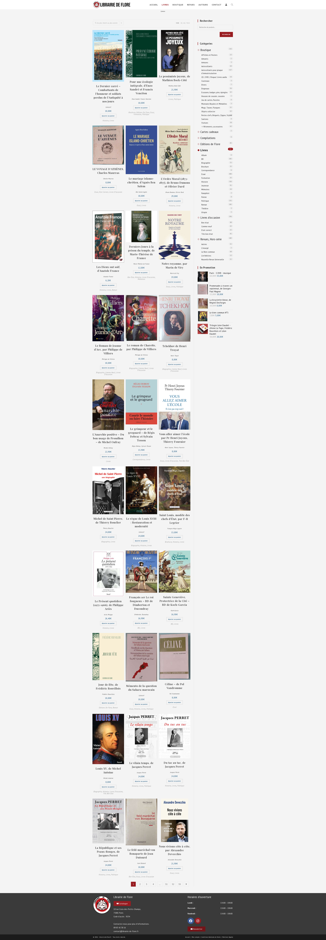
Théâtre (204, 208)
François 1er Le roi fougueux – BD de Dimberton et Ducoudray (141, 602)
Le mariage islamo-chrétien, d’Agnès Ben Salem (141, 182)
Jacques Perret (141, 773)
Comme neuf (110, 372)
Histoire (105, 120)
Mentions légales (227, 937)
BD (139, 628)
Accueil (187, 937)
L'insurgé (205, 248)
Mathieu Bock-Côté (174, 86)
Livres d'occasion (115, 192)
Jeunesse (205, 185)
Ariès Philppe (108, 615)
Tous (188, 23)
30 (181, 23)
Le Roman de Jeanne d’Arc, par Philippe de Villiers (108, 349)
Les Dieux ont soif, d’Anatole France (108, 268)
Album (204, 155)
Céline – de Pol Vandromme (174, 686)
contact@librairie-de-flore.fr (126, 931)
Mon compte (196, 937)
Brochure (131, 112)
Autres (204, 244)
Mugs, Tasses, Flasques (210, 107)
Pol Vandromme (174, 694)
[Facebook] (191, 921)
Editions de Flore (142, 112)
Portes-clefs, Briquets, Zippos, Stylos (216, 115)
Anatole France (108, 277)
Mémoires (141, 279)
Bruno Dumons (170, 192)
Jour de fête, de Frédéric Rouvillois (108, 686)
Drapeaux (205, 88)
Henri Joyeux (169, 447)
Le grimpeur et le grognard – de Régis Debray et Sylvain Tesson (141, 434)
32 (173, 884)
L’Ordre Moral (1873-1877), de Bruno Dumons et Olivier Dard (174, 182)
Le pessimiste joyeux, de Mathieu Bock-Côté (174, 78)
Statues (204, 122)
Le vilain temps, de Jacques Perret (141, 764)
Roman (114, 290)
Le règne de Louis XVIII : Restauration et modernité (141, 522)
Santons (204, 119)
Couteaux (205, 81)
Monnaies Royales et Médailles (214, 104)
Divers (203, 84)
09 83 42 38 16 (120, 927)
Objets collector (208, 111)
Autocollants (206, 66)
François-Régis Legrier (174, 528)
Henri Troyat (175, 356)
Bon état (130, 277)
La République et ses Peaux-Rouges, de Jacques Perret (108, 851)
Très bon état (184, 461)
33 (180, 884)
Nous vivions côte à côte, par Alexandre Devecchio (174, 850)
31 (166, 884)
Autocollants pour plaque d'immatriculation (212, 72)
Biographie (100, 372)
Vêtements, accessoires (213, 126)
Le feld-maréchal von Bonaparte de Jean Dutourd (141, 853)
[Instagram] (198, 921)
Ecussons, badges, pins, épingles (214, 92)
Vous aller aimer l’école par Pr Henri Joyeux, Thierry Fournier (174, 437)
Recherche (226, 34)
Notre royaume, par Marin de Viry (174, 265)
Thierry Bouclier (108, 528)
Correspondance (139, 459)
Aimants (204, 58)
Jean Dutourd (141, 863)
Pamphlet (205, 193)
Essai (152, 112)
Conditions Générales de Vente (211, 937)
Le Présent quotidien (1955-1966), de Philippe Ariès (108, 604)
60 (184, 23)
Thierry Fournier (179, 447)
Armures (204, 62)
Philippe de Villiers (108, 359)
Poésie (204, 197)
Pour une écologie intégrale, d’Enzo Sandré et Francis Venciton (141, 87)
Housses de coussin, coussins (213, 96)
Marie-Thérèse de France (141, 264)
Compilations (207, 138)
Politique (145, 114)
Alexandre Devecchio (174, 860)
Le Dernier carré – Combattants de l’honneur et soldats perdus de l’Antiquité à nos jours (108, 93)
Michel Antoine (108, 778)
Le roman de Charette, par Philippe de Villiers (141, 347)
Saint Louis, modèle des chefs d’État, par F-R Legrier (174, 518)
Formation (137, 114)
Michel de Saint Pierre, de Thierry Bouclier (108, 520)
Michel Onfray (108, 448)
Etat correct (103, 192)
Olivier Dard (180, 192)
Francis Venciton (145, 99)
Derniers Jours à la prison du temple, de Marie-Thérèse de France (141, 252)
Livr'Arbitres (206, 255)
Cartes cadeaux (209, 132)
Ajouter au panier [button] (108, 116)
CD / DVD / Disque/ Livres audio (214, 77)
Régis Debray (136, 446)
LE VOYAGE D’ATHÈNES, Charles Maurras (108, 170)
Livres (111, 120)
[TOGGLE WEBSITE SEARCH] (232, 4)
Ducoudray (145, 614)
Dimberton (137, 614)
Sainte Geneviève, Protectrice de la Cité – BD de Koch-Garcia (174, 600)
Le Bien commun (208, 252)
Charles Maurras (108, 179)
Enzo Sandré (136, 99)
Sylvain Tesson (146, 446)
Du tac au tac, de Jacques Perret (174, 764)
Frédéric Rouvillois (108, 694)
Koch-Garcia (174, 610)
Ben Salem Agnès (141, 192)
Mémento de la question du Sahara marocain (141, 687)
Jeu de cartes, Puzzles (210, 100)
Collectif (108, 107)
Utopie (204, 212)
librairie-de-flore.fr (105, 937)
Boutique (205, 50)
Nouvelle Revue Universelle (212, 259)
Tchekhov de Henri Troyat (174, 348)
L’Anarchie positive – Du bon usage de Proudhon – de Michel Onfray (108, 438)
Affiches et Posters (209, 55)
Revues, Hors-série (211, 239)
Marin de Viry (174, 273)
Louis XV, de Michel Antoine (108, 770)
